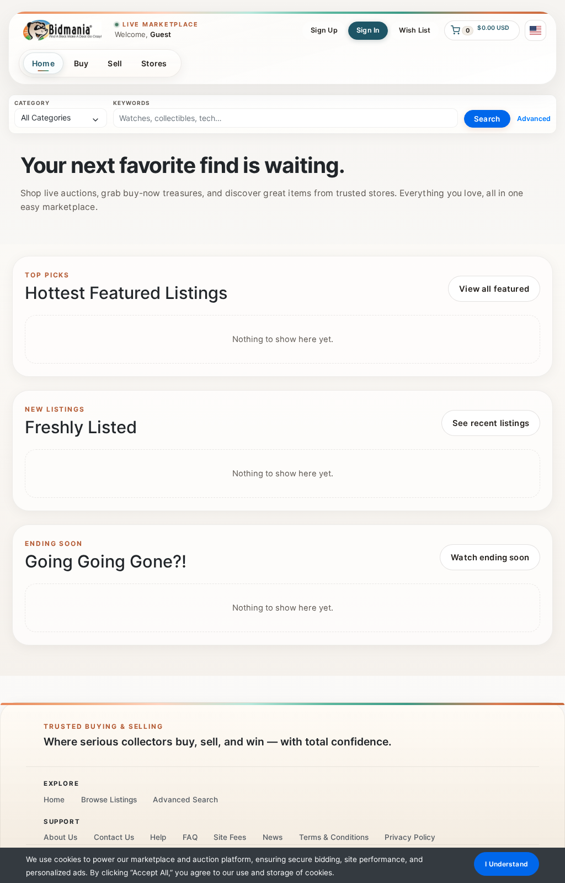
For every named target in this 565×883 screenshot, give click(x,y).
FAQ (190, 837)
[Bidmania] (62, 30)
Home (43, 63)
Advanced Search (185, 799)
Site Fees (230, 837)
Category (32, 103)
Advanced (534, 118)
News (272, 837)
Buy (81, 63)
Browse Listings (109, 799)
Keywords (131, 103)
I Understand (506, 864)
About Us (60, 837)
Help (158, 837)
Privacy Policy (410, 837)
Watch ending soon (490, 558)
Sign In (368, 30)
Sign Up (324, 30)
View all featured (494, 289)
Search (487, 118)
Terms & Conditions (334, 837)
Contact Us (114, 837)
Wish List (415, 30)
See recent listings (490, 423)
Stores (154, 63)
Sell (115, 63)
